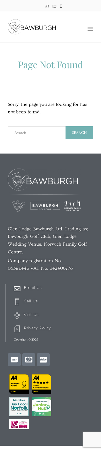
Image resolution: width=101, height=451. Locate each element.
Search (79, 132)
